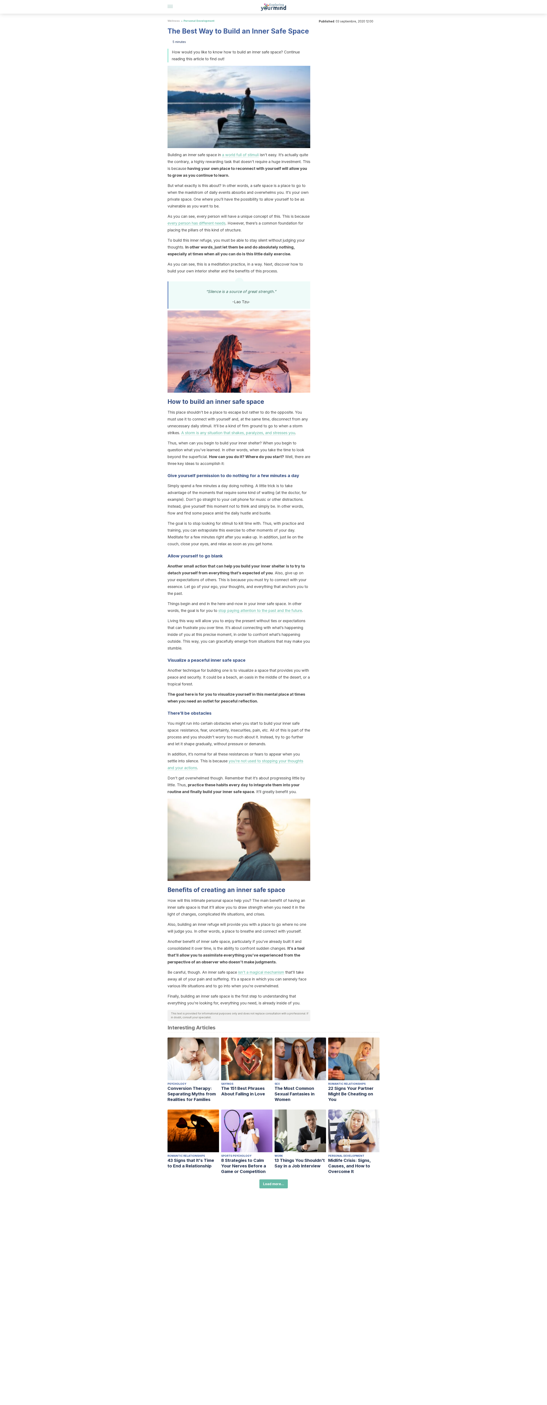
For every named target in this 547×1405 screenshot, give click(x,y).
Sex (277, 1083)
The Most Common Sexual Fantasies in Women (295, 1094)
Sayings (227, 1083)
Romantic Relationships (347, 1083)
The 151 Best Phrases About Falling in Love (243, 1091)
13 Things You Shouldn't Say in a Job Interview (300, 1163)
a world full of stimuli (240, 155)
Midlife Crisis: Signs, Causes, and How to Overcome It (349, 1166)
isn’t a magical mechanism (261, 972)
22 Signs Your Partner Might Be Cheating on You (350, 1094)
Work (279, 1155)
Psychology (177, 1083)
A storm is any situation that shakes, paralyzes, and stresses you (238, 433)
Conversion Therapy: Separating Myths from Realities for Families (192, 1094)
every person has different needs (196, 223)
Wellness (174, 20)
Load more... (273, 1184)
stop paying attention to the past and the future (260, 610)
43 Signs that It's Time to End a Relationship (191, 1163)
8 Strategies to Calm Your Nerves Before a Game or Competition (243, 1166)
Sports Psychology (236, 1155)
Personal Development (199, 20)
